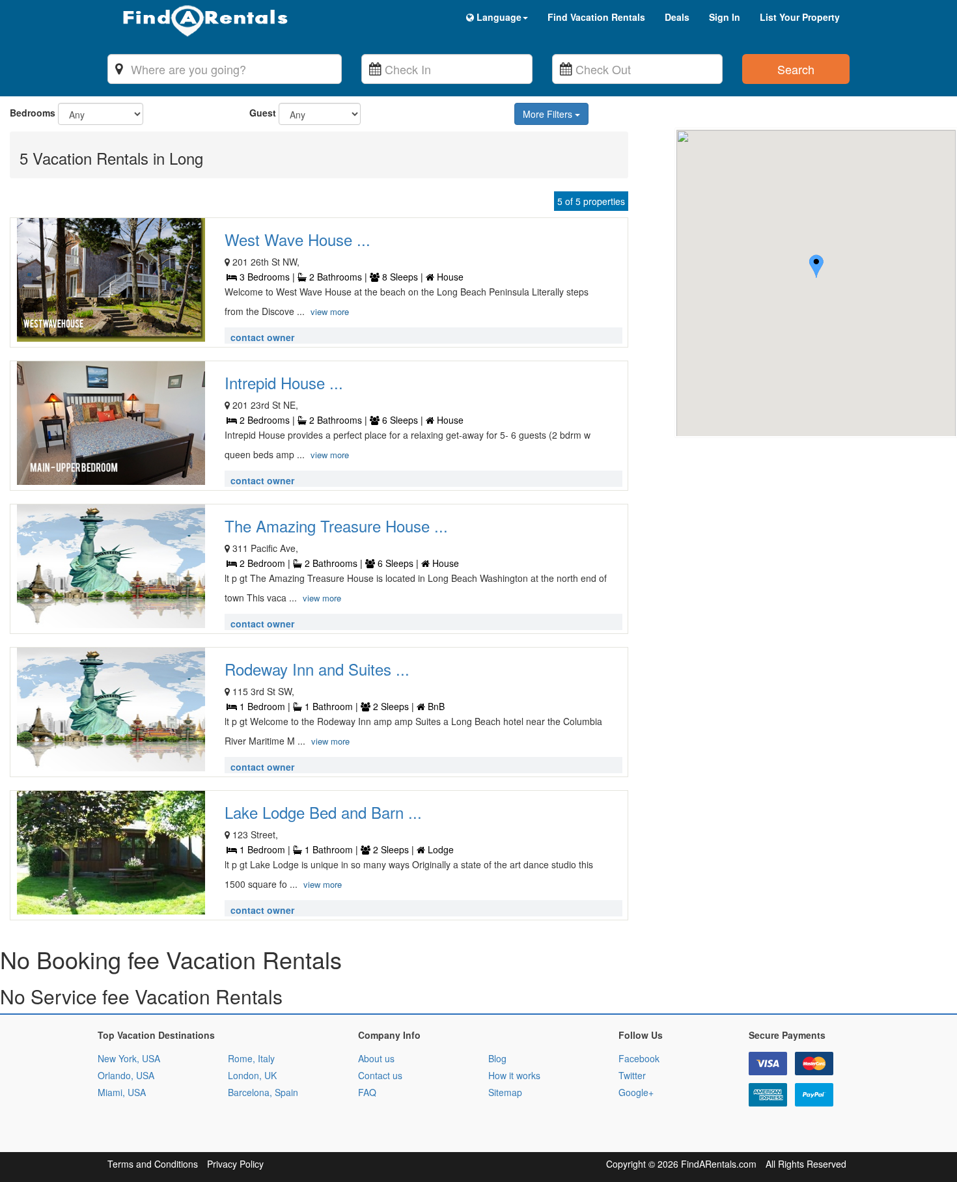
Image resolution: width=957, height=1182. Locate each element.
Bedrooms (32, 112)
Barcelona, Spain (263, 1092)
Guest (262, 112)
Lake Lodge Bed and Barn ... (323, 812)
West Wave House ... (297, 239)
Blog (497, 1058)
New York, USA (129, 1058)
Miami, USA (122, 1092)
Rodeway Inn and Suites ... (317, 668)
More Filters (549, 113)
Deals (677, 16)
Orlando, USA (126, 1075)
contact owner (262, 337)
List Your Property (800, 16)
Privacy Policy (235, 1163)
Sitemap (505, 1092)
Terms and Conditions (152, 1163)
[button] (816, 268)
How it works (514, 1075)
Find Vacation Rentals (596, 16)
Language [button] (497, 16)
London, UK (252, 1075)
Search (795, 69)
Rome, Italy (251, 1058)
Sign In (724, 16)
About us (376, 1058)
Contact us (380, 1075)
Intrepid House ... (284, 382)
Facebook (638, 1058)
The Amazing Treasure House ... (336, 525)
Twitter (632, 1075)
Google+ (636, 1092)
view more (330, 311)
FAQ (367, 1092)
